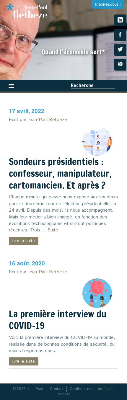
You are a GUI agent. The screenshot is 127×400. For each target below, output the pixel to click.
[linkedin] (120, 20)
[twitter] (120, 50)
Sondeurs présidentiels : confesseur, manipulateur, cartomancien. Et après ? (60, 173)
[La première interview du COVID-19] (97, 293)
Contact (57, 389)
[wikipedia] (120, 65)
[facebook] (120, 35)
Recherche (82, 85)
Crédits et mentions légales (92, 389)
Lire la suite (23, 241)
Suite (53, 230)
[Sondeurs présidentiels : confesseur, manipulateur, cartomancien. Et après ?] (97, 141)
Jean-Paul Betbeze (47, 119)
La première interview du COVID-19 (57, 319)
